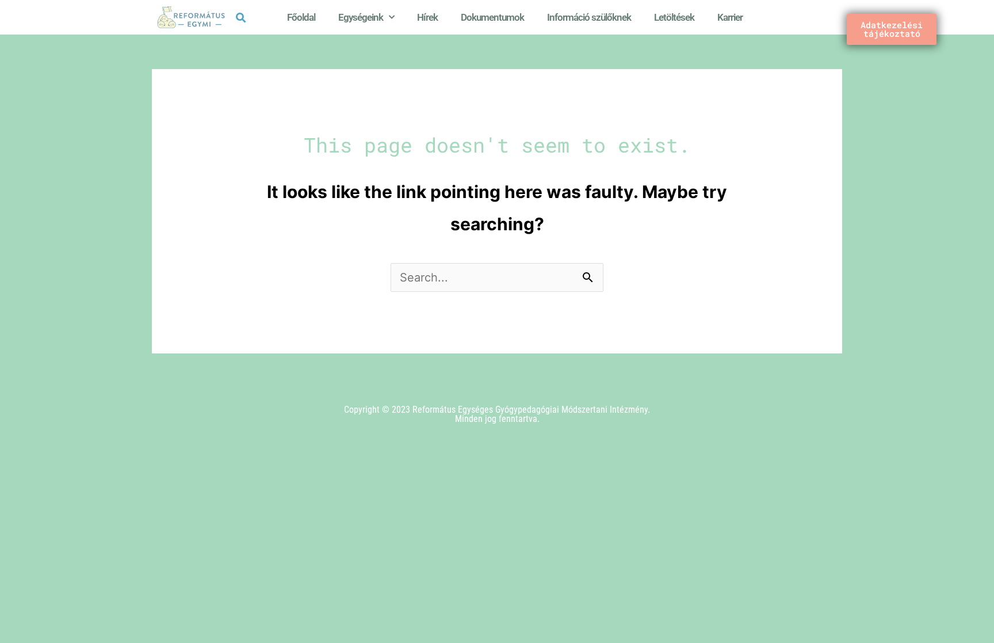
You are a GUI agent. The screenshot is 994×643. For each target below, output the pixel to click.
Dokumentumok (492, 17)
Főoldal (301, 17)
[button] (241, 17)
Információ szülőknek (589, 17)
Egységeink (360, 17)
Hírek (427, 17)
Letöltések (674, 17)
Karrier (730, 17)
